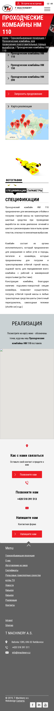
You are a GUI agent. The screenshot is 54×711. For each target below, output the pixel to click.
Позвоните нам (28, 474)
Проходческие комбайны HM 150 (27, 66)
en (52, 3)
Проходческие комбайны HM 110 (27, 55)
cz (48, 3)
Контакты (10, 605)
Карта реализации (21, 106)
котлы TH (10, 580)
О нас (8, 560)
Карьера (9, 590)
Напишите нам (28, 534)
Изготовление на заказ (16, 565)
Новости (9, 585)
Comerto (20, 700)
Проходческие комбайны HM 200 (27, 78)
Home (5, 37)
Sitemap (9, 625)
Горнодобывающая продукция (19, 555)
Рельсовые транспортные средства (23, 575)
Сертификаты (11, 570)
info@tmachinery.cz (21, 652)
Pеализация (11, 600)
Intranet (9, 620)
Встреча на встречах (31, 3)
